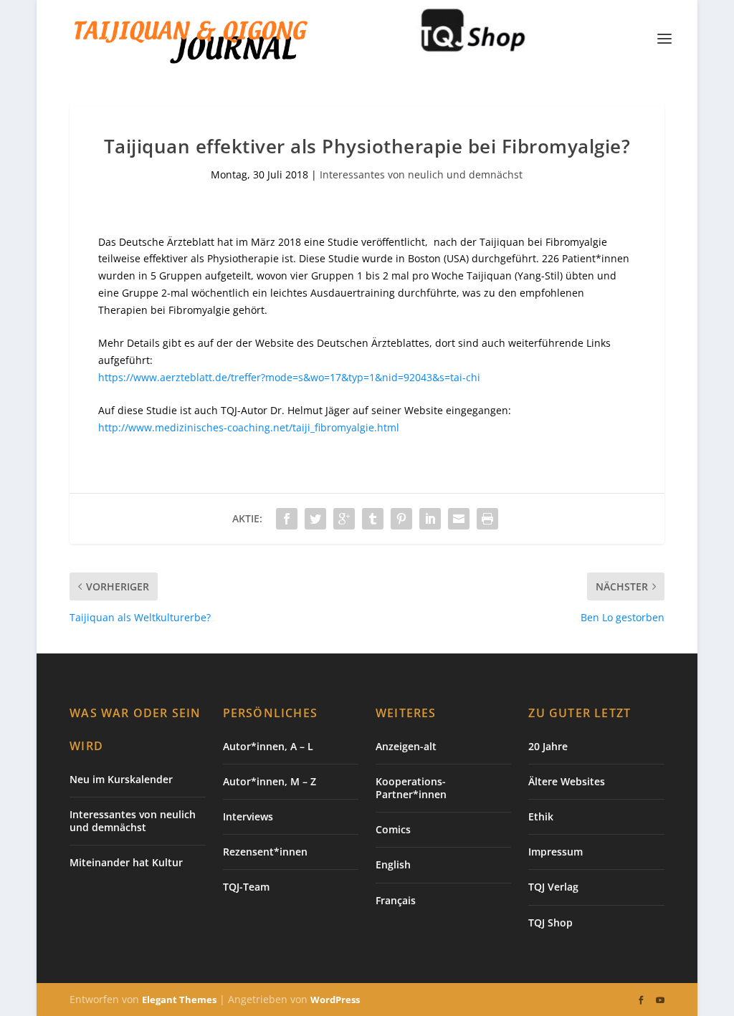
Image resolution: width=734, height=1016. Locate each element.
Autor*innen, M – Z (269, 781)
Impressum (555, 851)
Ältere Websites (566, 781)
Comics (393, 829)
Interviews (248, 816)
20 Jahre (548, 746)
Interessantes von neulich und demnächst (421, 174)
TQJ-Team (246, 886)
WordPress (335, 999)
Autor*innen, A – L (268, 746)
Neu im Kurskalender (121, 779)
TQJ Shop (550, 922)
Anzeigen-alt (406, 746)
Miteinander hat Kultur (126, 862)
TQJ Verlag (553, 886)
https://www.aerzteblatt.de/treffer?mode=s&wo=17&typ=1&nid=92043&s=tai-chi (289, 377)
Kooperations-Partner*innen (411, 788)
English (393, 864)
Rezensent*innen (265, 851)
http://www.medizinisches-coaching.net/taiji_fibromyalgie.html (248, 427)
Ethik (540, 816)
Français (396, 900)
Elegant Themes (179, 999)
